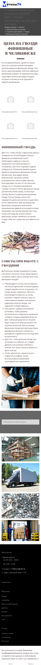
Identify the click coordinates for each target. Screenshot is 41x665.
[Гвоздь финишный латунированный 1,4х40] (30, 99)
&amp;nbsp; (6, 582)
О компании (6, 637)
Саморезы (5, 600)
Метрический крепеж (10, 604)
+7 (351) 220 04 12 (17, 569)
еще (3, 619)
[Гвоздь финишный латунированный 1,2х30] (10, 126)
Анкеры (4, 612)
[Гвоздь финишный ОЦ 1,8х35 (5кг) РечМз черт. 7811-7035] (10, 99)
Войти (11, 664)
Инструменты (7, 616)
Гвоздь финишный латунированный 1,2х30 (16, 138)
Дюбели (5, 608)
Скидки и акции (7, 633)
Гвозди (4, 596)
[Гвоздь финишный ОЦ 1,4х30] (30, 126)
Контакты (5, 641)
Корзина (31, 664)
